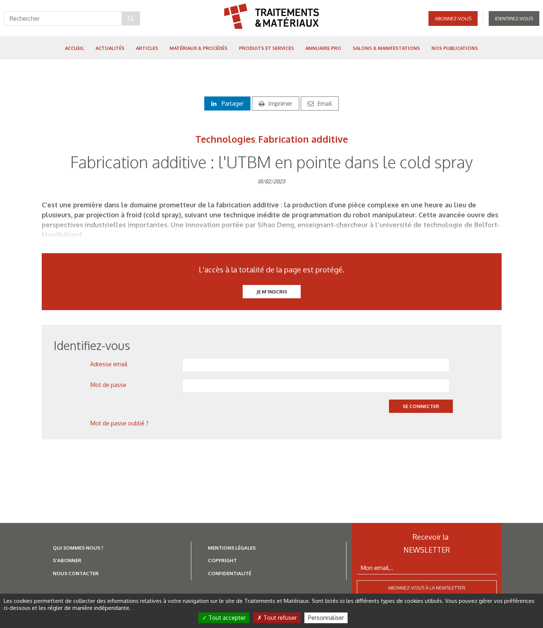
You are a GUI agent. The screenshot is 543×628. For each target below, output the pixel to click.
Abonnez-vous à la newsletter (426, 588)
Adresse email (108, 364)
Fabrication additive (303, 139)
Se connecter (421, 406)
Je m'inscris (271, 292)
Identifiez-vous (514, 18)
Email (324, 103)
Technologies (225, 139)
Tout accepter (226, 617)
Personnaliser (326, 617)
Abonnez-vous (453, 18)
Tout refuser (279, 617)
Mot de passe (108, 384)
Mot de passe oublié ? (119, 423)
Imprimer (280, 103)
